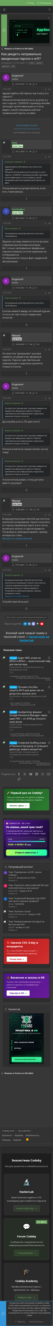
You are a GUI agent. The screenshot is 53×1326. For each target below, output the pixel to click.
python (39, 63)
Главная (17, 1140)
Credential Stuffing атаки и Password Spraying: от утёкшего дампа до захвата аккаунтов (28, 746)
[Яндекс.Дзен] (37, 623)
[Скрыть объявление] (48, 18)
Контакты (7, 1135)
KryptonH (8, 63)
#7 (49, 515)
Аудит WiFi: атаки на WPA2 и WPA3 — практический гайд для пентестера (29, 661)
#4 (49, 293)
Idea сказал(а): (11, 228)
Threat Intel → (17, 959)
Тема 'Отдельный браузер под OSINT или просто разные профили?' (27, 900)
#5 (49, 349)
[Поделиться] (45, 89)
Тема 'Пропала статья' (19, 911)
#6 (49, 398)
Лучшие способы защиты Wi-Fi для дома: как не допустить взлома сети (26, 690)
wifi (13, 66)
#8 (49, 570)
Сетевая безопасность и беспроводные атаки (26, 668)
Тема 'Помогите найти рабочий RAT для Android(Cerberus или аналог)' (28, 886)
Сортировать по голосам (26, 132)
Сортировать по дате (26, 125)
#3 (49, 223)
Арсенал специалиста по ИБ (34, 696)
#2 (49, 157)
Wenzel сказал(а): (12, 403)
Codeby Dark (8, 1131)
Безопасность (32, 1135)
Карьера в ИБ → (18, 993)
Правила (18, 1135)
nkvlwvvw (16, 676)
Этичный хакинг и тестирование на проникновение (24, 753)
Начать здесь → (18, 805)
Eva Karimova (15, 696)
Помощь (6, 1140)
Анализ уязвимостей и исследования (26, 725)
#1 (49, 89)
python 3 (5, 66)
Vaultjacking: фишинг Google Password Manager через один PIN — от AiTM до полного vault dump (28, 716)
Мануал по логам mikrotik (17, 538)
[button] (4, 9)
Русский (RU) (24, 1131)
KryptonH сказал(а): (14, 161)
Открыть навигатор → (26, 852)
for (13, 703)
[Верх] (24, 1140)
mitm (32, 63)
